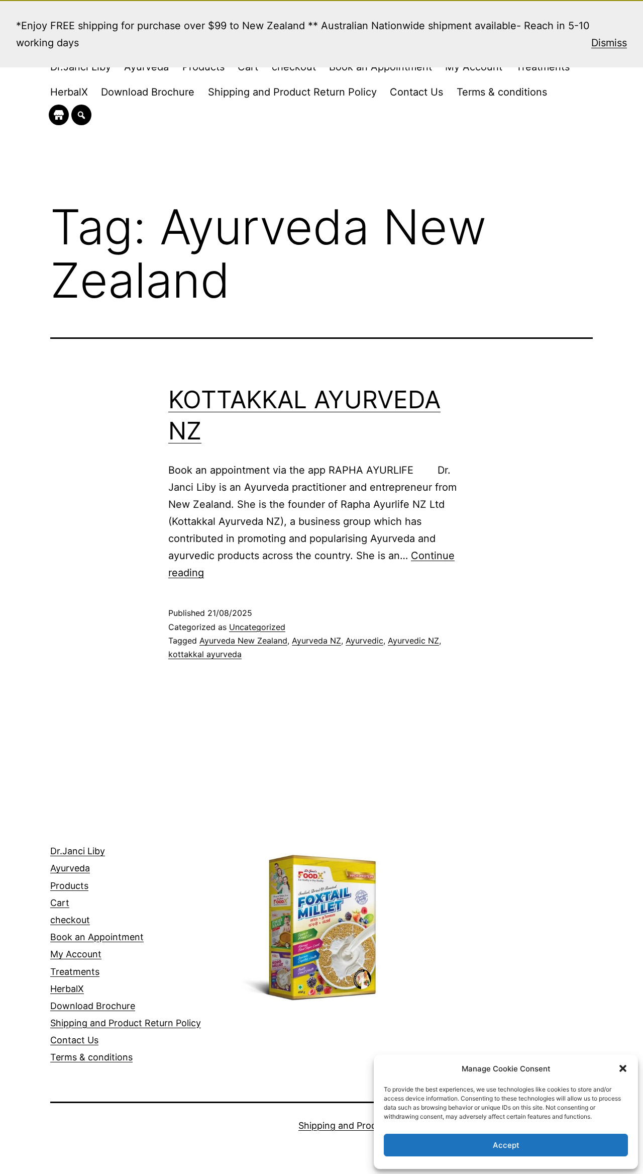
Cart (59, 902)
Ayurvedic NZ (413, 641)
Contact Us (416, 92)
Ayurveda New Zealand (243, 641)
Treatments (74, 971)
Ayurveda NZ (316, 641)
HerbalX (69, 92)
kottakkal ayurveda (205, 654)
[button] (623, 1068)
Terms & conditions (502, 92)
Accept (506, 1145)
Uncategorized (257, 627)
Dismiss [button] (609, 43)
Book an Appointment (97, 937)
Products (69, 885)
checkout (70, 920)
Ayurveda (70, 868)
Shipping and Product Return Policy (292, 92)
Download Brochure (147, 92)
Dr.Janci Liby (77, 851)
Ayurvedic (364, 641)
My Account (75, 954)
